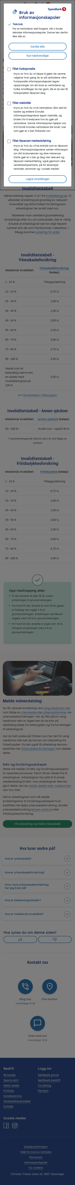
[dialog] (37, 95)
